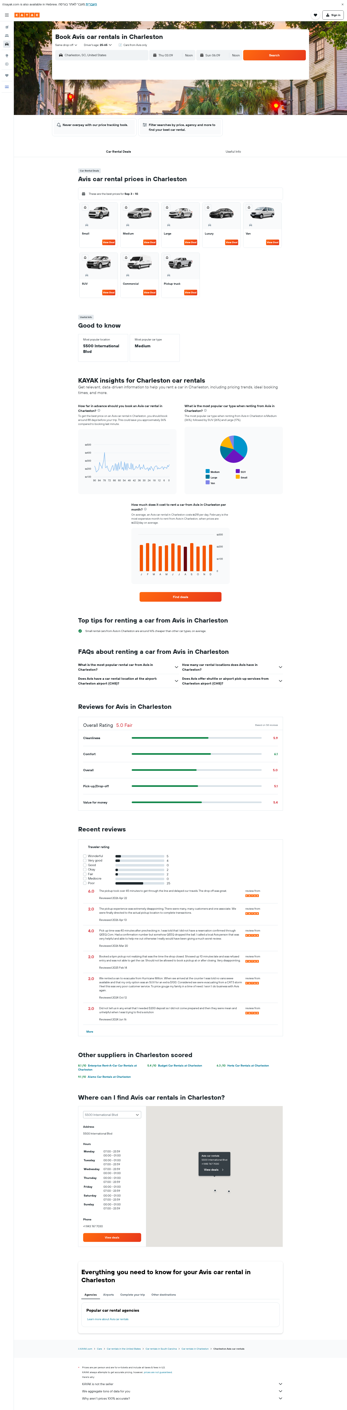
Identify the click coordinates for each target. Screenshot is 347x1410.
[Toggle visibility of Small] (241, 477)
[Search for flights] (7, 27)
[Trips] (7, 75)
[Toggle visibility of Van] (210, 482)
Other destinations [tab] (163, 1294)
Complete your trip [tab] (132, 1294)
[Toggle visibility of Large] (211, 477)
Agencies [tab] (91, 1294)
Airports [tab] (108, 1294)
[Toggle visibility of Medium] (213, 471)
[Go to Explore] (7, 56)
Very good (95, 860)
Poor (91, 883)
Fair (90, 874)
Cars (99, 1348)
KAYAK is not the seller (97, 1384)
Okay (91, 869)
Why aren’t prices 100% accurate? (106, 1398)
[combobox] (66, 45)
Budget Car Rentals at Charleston (174, 1065)
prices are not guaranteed (158, 1372)
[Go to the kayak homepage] (27, 15)
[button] (342, 4)
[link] (180, 597)
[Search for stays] (7, 36)
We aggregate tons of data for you (106, 1391)
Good (92, 865)
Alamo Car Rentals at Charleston (104, 1077)
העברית (91, 4)
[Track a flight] (7, 64)
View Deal (108, 242)
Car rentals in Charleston (195, 1348)
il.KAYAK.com (85, 1348)
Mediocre (94, 878)
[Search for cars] (7, 44)
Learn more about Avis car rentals (107, 1319)
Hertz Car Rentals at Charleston (243, 1065)
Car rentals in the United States (124, 1348)
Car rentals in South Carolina (161, 1348)
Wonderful (95, 856)
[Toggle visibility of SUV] (241, 471)
